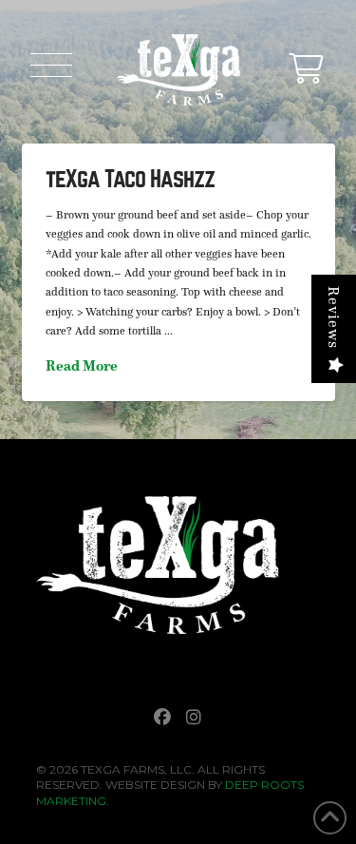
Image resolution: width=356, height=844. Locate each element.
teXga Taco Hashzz (130, 179)
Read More (82, 365)
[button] (51, 65)
